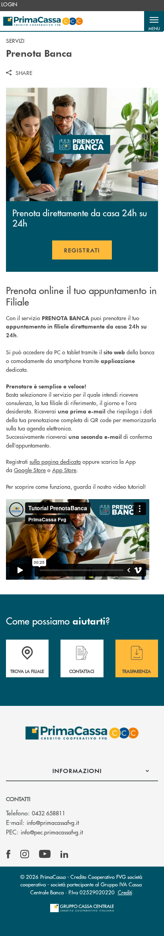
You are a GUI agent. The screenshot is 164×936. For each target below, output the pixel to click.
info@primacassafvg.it (53, 822)
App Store (64, 470)
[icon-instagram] (24, 854)
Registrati (88, 252)
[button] (154, 21)
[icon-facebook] (8, 854)
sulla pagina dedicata (55, 461)
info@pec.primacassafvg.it (52, 832)
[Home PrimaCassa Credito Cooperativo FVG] (43, 21)
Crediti (125, 892)
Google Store (30, 470)
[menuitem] (9, 4)
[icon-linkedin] (64, 854)
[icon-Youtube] (45, 854)
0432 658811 (48, 813)
